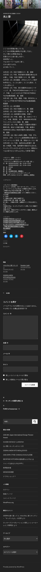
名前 (5, 343)
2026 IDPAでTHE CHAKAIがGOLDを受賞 (17, 455)
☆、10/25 (30, 175)
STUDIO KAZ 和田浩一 (16, 171)
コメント (7, 313)
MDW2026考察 (8, 472)
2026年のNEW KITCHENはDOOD (15, 450)
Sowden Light (25, 265)
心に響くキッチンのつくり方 (13, 446)
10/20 (25, 175)
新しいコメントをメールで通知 (17, 375)
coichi (18, 13)
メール (6, 353)
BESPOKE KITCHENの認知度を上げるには (18, 459)
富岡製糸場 (7, 468)
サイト (5, 364)
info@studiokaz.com (13, 192)
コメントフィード (9, 498)
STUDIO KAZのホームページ (12, 219)
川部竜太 (10, 525)
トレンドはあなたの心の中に (13, 463)
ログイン (6, 489)
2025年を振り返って (10, 516)
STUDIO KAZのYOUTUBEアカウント (14, 222)
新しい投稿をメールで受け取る (17, 379)
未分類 (8, 293)
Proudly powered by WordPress (13, 567)
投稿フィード (8, 494)
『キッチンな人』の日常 (17, 3)
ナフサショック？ (9, 476)
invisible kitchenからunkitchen (13, 442)
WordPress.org (8, 502)
